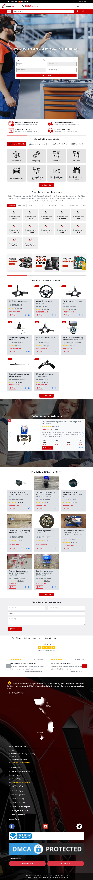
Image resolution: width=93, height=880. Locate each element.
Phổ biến (12, 205)
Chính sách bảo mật (17, 799)
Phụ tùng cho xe (14, 217)
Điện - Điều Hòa (79, 144)
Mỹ (43, 205)
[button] (83, 434)
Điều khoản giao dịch (17, 795)
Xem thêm (47, 185)
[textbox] (29, 64)
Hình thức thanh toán (17, 815)
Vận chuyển (82, 1)
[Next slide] (84, 666)
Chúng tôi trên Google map (21, 762)
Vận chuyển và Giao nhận (19, 811)
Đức (62, 205)
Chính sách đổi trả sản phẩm (20, 807)
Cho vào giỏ (48, 448)
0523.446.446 (31, 6)
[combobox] (31, 64)
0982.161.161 (15, 757)
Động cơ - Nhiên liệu (18, 144)
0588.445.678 (16, 775)
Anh (84, 205)
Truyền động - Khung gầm (40, 144)
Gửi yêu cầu (16, 629)
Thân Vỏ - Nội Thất (61, 144)
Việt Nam (52, 205)
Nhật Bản (21, 205)
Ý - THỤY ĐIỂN (73, 205)
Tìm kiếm (82, 11)
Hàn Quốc (32, 205)
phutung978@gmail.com (19, 760)
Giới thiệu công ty (16, 791)
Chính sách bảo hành (17, 803)
